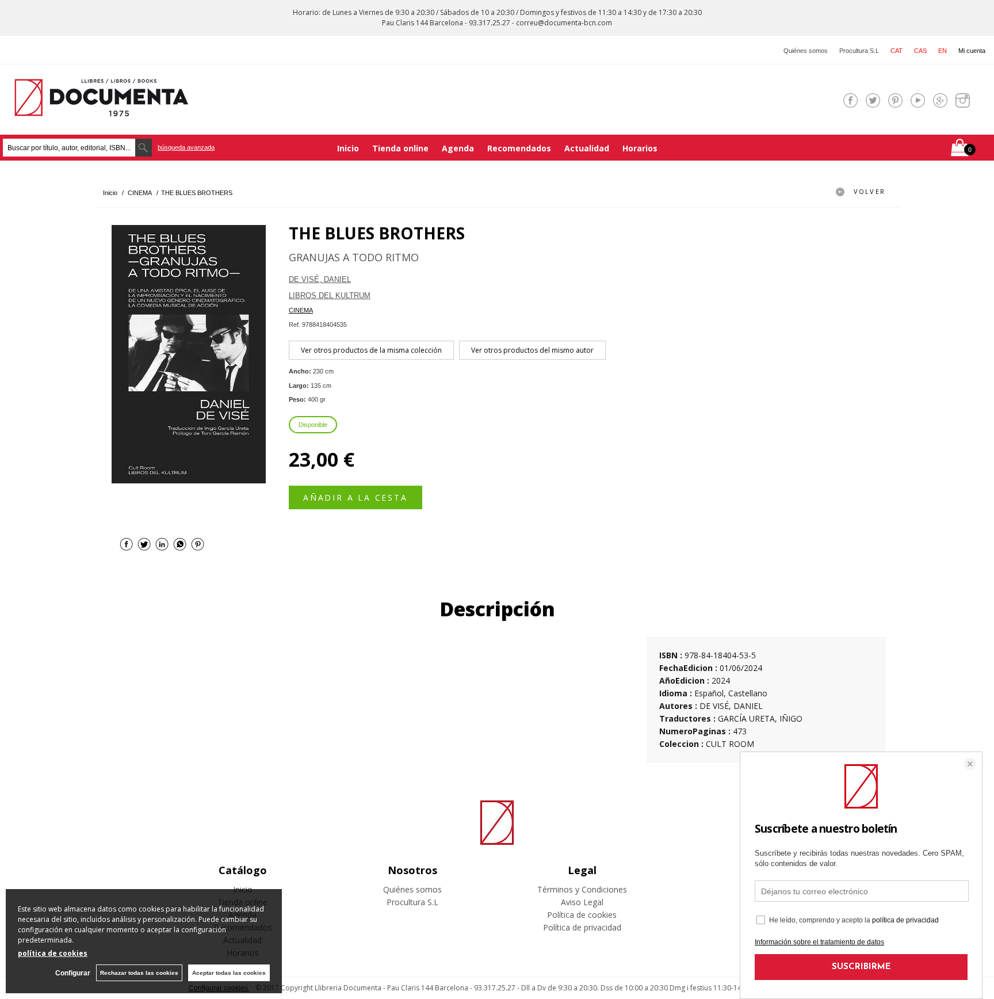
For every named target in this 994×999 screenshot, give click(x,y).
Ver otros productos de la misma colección (371, 350)
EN (942, 50)
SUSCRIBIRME (861, 967)
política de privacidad (905, 920)
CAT (896, 50)
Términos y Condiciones (582, 889)
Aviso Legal (582, 902)
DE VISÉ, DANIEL (320, 279)
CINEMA (301, 310)
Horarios (639, 148)
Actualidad (586, 148)
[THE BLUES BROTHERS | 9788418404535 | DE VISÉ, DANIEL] (189, 354)
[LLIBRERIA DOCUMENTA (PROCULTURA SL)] (101, 109)
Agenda (458, 148)
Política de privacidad (582, 927)
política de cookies (52, 953)
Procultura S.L (859, 50)
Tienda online (400, 148)
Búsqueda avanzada (186, 147)
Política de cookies (582, 914)
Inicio (348, 148)
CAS (920, 50)
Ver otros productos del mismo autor (532, 350)
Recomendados (519, 148)
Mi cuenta (971, 50)
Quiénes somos (805, 50)
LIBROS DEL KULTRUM (329, 295)
